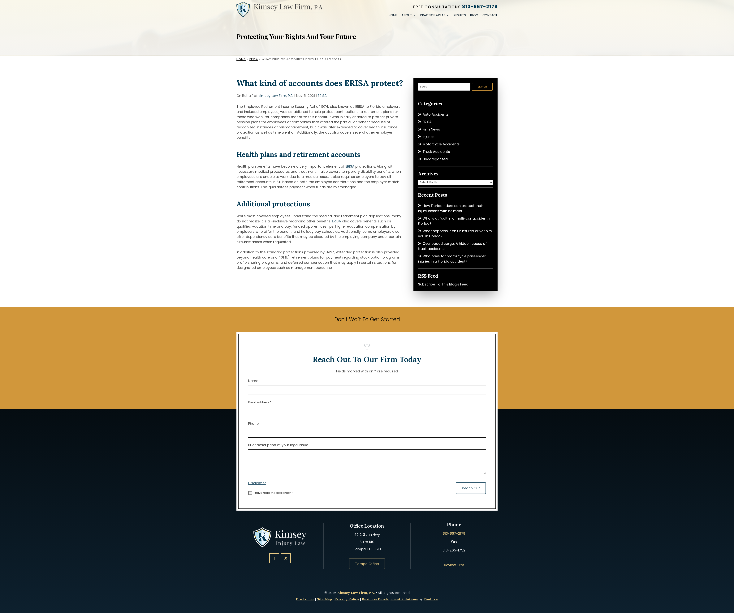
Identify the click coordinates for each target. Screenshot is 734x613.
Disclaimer (257, 483)
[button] (730, 585)
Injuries (428, 136)
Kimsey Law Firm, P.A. (275, 95)
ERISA (322, 95)
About (407, 15)
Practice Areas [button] (432, 15)
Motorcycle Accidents (441, 144)
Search (482, 86)
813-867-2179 (480, 6)
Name (253, 380)
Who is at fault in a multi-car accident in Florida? (454, 221)
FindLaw (431, 599)
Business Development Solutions (390, 599)
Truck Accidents (436, 151)
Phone (253, 423)
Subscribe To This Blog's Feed (443, 284)
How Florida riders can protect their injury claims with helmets (450, 208)
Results (459, 15)
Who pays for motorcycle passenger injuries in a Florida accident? (452, 259)
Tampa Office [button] (367, 563)
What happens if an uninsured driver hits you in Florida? (455, 233)
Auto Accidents (436, 114)
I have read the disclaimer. (273, 493)
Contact (490, 15)
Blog (474, 15)
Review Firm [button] (454, 565)
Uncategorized (435, 159)
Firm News (431, 129)
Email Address (259, 402)
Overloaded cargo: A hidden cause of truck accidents (452, 246)
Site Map (324, 599)
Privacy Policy (347, 599)
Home (392, 15)
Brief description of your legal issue (278, 445)
